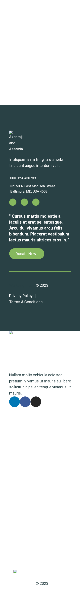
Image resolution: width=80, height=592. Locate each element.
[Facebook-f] (24, 202)
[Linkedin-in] (12, 202)
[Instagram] (35, 202)
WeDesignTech (22, 285)
